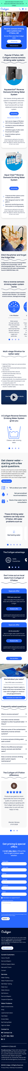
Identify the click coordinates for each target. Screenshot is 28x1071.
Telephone (5, 885)
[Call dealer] (20, 9)
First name (5, 861)
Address (4, 873)
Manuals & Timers (6, 967)
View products (14, 45)
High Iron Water (5, 1025)
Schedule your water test (14, 698)
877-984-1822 (11, 851)
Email (4, 891)
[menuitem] (23, 9)
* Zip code (4, 879)
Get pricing (14, 41)
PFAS (2, 1010)
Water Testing (5, 977)
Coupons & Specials (6, 999)
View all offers (14, 658)
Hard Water (4, 1016)
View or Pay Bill (5, 958)
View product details (13, 118)
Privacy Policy (5, 1067)
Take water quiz (7, 948)
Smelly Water (5, 1019)
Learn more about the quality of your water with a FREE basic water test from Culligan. (14, 3)
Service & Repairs (6, 961)
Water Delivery (5, 990)
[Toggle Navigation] (25, 9)
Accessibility (19, 1067)
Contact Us (7, 1033)
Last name (5, 867)
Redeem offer (14, 609)
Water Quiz (4, 987)
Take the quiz (7, 481)
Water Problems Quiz (7, 981)
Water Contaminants (7, 1006)
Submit (5, 919)
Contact (3, 970)
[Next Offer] (26, 3)
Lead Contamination (7, 1013)
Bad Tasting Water (6, 1022)
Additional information (7, 900)
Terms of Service (9, 915)
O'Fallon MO (12, 1046)
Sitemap (12, 1067)
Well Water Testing (6, 984)
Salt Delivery (4, 993)
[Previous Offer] (2, 3)
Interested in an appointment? (11, 898)
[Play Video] (14, 397)
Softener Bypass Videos (8, 964)
